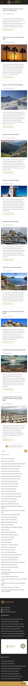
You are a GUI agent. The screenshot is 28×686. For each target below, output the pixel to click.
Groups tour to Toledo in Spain (7, 461)
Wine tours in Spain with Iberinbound (9, 481)
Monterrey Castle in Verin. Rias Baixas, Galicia (11, 554)
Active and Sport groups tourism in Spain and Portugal (12, 633)
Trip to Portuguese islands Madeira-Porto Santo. (12, 527)
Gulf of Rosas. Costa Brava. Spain (12, 267)
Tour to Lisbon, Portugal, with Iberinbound (10, 471)
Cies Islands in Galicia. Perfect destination (10, 587)
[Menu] (2, 2)
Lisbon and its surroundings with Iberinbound (11, 466)
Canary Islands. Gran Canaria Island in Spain (10, 514)
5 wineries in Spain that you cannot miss (9, 534)
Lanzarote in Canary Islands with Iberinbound (11, 493)
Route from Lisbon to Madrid (11, 180)
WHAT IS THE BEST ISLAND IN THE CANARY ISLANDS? (11, 507)
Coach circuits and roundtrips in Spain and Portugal (12, 636)
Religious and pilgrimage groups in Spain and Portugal (12, 626)
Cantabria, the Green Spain (10, 221)
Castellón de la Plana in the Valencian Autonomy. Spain (13, 562)
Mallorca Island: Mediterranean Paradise (10, 503)
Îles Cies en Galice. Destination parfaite (9, 576)
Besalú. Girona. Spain (5, 569)
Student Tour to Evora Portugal (8, 549)
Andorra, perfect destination (11, 134)
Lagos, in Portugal (5, 529)
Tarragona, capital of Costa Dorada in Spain (10, 478)
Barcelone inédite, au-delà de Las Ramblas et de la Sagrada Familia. (14, 579)
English (18, 0)
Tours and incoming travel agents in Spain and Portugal (13, 463)
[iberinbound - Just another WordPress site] (14, 2)
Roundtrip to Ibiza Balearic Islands (8, 488)
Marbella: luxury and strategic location (9, 486)
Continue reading (8, 29)
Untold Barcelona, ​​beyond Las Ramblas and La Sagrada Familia (13, 583)
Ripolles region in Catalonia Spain (8, 532)
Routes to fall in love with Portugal (8, 552)
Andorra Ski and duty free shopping (13, 84)
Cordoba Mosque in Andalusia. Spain (9, 564)
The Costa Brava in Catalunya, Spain (9, 498)
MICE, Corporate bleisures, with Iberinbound (11, 496)
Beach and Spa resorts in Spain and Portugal (10, 628)
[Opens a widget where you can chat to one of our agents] (23, 683)
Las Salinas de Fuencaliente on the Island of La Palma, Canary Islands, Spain (12, 398)
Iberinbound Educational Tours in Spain (9, 483)
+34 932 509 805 (6, 607)
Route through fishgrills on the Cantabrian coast (11, 473)
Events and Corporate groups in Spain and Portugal (12, 631)
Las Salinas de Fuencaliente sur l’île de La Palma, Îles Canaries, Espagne (12, 573)
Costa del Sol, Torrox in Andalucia (8, 501)
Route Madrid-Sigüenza (6, 542)
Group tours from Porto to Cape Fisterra (10, 468)
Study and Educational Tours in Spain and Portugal (12, 619)
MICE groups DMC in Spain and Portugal (10, 621)
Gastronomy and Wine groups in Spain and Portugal (12, 623)
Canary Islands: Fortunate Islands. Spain (14, 350)
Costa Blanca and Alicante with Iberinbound (11, 476)
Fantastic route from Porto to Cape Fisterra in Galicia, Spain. (13, 9)
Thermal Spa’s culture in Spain (7, 458)
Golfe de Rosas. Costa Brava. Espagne (9, 544)
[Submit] (25, 451)
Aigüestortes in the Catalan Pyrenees (9, 522)
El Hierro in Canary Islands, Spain (8, 491)
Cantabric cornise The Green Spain (8, 519)
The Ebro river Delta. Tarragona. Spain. (9, 567)
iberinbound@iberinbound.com (9, 611)
